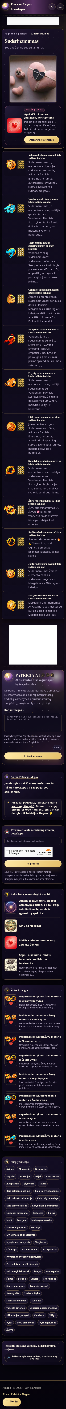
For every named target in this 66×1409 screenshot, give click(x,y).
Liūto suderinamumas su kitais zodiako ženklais (44, 418)
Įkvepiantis (12, 1183)
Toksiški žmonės (15, 1307)
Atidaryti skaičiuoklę (41, 139)
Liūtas (51, 1212)
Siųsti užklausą (33, 756)
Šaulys (37, 1271)
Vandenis (39, 1315)
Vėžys (52, 1315)
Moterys (35, 1227)
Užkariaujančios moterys (43, 1307)
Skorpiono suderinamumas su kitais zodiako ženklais (43, 330)
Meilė (9, 1220)
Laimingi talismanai (17, 1212)
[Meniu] (60, 6)
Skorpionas (49, 1278)
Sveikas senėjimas (16, 1300)
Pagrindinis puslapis (16, 33)
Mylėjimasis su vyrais (18, 1242)
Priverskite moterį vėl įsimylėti (23, 1256)
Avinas (10, 1169)
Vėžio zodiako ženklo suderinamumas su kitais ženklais (41, 246)
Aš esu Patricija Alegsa (24, 777)
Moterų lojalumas (16, 1227)
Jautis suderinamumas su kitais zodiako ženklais (44, 565)
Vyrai (9, 1322)
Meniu (12, 1402)
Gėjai (38, 1176)
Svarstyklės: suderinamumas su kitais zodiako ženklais (44, 462)
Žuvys (9, 1329)
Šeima (9, 1278)
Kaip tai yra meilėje (47, 1198)
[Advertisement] (33, 21)
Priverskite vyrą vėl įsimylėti (22, 1264)
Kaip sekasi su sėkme (18, 1190)
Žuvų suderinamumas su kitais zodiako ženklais (44, 502)
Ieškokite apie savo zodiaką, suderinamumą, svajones (32, 1357)
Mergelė (21, 1220)
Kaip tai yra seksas (16, 1205)
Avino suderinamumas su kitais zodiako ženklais (44, 156)
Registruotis (33, 864)
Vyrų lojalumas (47, 1322)
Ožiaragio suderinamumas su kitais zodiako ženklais (43, 291)
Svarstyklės (12, 1293)
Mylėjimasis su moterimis (20, 1234)
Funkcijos (25, 1176)
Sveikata (36, 1300)
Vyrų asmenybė (25, 1322)
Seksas (34, 1278)
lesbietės (38, 1212)
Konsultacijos (13, 710)
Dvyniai (10, 1176)
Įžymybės (29, 1183)
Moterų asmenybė (41, 1220)
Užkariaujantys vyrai (17, 1315)
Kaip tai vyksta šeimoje (19, 1198)
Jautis (43, 1183)
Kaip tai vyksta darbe (47, 1190)
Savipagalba (52, 1271)
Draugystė (41, 1169)
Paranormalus (29, 1249)
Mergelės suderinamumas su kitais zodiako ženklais (43, 597)
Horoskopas (52, 1176)
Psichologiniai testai (17, 1271)
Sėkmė (22, 1278)
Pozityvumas (49, 1249)
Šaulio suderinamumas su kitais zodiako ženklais (44, 533)
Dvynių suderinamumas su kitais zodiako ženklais (42, 374)
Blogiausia (24, 1169)
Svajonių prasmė (39, 1286)
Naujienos (40, 1242)
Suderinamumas (15, 1286)
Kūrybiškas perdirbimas (45, 1205)
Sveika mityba (32, 1293)
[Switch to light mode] (52, 6)
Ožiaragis (11, 1249)
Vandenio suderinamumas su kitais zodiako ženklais (43, 200)
